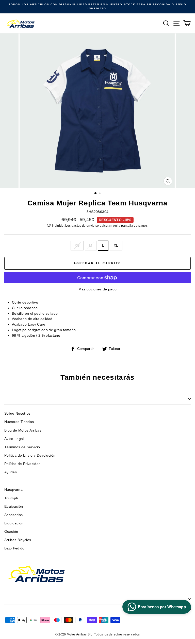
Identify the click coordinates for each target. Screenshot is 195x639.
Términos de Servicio (22, 447)
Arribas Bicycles (17, 540)
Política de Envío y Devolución (29, 455)
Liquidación (14, 523)
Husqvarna (13, 490)
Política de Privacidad (22, 464)
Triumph (11, 498)
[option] (97, 7)
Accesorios (13, 515)
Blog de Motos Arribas (22, 430)
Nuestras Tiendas (19, 422)
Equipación (13, 506)
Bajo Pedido (14, 548)
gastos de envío (83, 225)
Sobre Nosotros (17, 413)
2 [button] (100, 194)
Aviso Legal (14, 439)
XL (116, 245)
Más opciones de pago (97, 289)
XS (77, 245)
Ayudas (10, 472)
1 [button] (95, 193)
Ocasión (11, 532)
